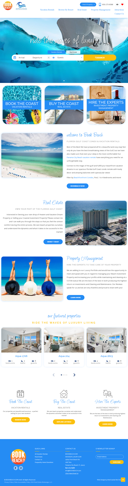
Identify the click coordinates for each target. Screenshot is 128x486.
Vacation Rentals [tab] (56, 52)
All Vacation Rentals (41, 454)
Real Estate (82, 10)
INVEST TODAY (53, 242)
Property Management (100, 10)
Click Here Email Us (71, 473)
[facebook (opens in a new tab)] (16, 468)
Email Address (101, 457)
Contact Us (119, 14)
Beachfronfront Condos (83, 177)
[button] (74, 375)
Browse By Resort (65, 10)
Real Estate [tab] (73, 52)
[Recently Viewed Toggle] (117, 4)
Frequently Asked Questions (44, 462)
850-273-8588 (70, 468)
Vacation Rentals (47, 10)
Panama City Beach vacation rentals (81, 157)
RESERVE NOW (20, 420)
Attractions (119, 10)
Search (101, 57)
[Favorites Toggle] (122, 4)
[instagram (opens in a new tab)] (21, 468)
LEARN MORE (76, 297)
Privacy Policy (8, 482)
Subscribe (117, 462)
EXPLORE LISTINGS (64, 422)
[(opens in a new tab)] (21, 340)
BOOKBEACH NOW (78, 186)
